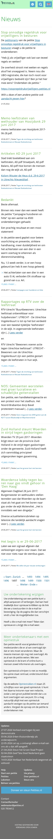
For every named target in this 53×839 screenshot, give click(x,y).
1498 (22, 580)
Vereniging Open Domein (26, 827)
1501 (47, 580)
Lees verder (16, 332)
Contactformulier (9, 802)
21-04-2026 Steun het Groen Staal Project (22, 749)
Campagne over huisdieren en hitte (29, 290)
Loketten (5, 779)
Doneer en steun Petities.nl (26, 790)
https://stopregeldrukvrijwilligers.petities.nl (25, 88)
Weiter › (24, 584)
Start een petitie (9, 773)
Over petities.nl (31, 776)
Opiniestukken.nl (27, 683)
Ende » (33, 584)
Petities (4, 776)
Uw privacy (29, 773)
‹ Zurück (16, 576)
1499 (30, 580)
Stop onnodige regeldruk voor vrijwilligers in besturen (23, 44)
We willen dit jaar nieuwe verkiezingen (30, 565)
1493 (29, 576)
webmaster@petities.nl (12, 805)
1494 (37, 576)
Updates (28, 769)
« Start (7, 576)
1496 (6, 580)
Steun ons (29, 779)
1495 (46, 576)
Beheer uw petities (10, 783)
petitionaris (11, 40)
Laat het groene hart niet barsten (28, 468)
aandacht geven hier (12, 98)
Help (3, 769)
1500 (38, 580)
